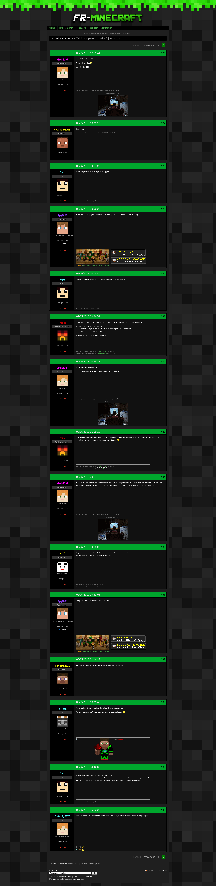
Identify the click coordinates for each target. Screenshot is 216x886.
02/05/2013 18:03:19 (88, 123)
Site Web (63, 244)
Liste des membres (66, 28)
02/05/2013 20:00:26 (88, 208)
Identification (106, 28)
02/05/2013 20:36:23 (88, 361)
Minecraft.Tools (102, 354)
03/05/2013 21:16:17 (88, 659)
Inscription (94, 28)
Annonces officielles (73, 38)
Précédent (149, 45)
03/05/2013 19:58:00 (88, 547)
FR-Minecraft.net (102, 351)
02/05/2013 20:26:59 (88, 316)
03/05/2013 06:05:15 (88, 431)
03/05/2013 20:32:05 (88, 594)
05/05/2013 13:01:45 (88, 702)
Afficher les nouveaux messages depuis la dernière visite (71, 876)
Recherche (82, 28)
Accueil (52, 28)
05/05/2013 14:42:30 (88, 767)
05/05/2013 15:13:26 (88, 809)
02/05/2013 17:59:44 (88, 53)
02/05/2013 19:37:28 (88, 165)
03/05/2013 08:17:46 (88, 476)
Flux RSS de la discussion (157, 870)
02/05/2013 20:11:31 (88, 273)
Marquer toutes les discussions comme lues (66, 879)
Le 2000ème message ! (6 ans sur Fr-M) (96, 266)
